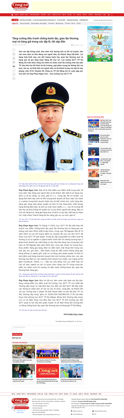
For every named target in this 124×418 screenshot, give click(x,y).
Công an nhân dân (34, 14)
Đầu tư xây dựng (24, 23)
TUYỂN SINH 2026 (73, 20)
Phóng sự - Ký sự (56, 14)
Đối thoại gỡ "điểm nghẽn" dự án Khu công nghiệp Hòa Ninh (22, 361)
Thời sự (16, 14)
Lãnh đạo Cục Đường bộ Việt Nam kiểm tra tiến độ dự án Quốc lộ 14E (71, 380)
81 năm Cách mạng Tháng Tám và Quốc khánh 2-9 (34, 20)
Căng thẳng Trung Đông (62, 20)
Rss (95, 414)
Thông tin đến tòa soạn (100, 411)
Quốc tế (85, 14)
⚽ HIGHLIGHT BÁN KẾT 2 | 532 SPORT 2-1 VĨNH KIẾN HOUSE (105, 161)
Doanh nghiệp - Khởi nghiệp (38, 23)
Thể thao (90, 14)
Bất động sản (59, 23)
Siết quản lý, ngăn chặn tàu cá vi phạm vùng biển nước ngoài (23, 380)
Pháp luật (43, 14)
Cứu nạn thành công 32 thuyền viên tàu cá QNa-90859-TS (106, 150)
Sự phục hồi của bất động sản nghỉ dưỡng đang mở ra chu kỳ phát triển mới (71, 361)
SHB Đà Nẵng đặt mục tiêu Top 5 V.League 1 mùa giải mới (105, 172)
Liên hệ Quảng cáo (78, 414)
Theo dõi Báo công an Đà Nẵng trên (65, 321)
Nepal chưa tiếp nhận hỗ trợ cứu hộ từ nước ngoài (106, 182)
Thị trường (51, 23)
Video (104, 14)
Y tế (74, 14)
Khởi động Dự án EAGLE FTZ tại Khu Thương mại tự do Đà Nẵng (46, 361)
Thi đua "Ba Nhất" (51, 20)
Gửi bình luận (17, 334)
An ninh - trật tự (24, 14)
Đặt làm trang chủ (77, 411)
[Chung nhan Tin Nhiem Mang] (20, 411)
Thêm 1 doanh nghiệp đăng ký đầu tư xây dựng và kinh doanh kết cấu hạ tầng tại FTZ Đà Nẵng (47, 381)
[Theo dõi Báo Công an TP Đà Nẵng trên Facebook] (20, 407)
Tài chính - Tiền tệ (70, 23)
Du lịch (79, 23)
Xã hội (49, 14)
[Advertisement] (72, 6)
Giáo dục (79, 14)
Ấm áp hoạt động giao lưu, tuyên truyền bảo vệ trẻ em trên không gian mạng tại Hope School (99, 140)
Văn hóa (69, 14)
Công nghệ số (98, 14)
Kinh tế (64, 14)
